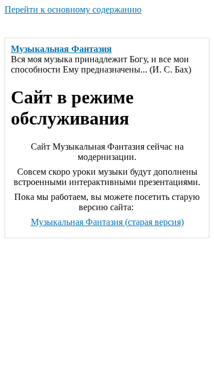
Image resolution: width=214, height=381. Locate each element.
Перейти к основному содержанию (73, 9)
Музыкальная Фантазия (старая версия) (107, 222)
